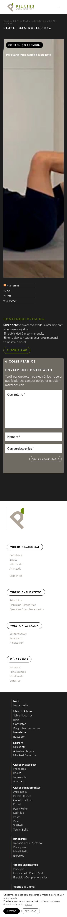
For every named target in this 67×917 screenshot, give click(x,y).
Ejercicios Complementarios (26, 609)
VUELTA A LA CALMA (24, 626)
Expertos (14, 680)
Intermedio (16, 564)
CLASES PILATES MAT (16, 21)
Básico (13, 559)
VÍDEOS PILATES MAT (25, 547)
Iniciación (15, 667)
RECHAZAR (30, 911)
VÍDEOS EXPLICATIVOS (26, 592)
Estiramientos (18, 633)
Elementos (16, 575)
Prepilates (15, 555)
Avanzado (15, 568)
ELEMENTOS (39, 21)
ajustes (28, 904)
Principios (15, 600)
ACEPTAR (11, 911)
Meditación (16, 642)
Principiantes (17, 671)
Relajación (15, 638)
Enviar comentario (45, 459)
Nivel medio (16, 676)
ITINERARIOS (19, 659)
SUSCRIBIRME (17, 350)
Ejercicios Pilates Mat (22, 604)
